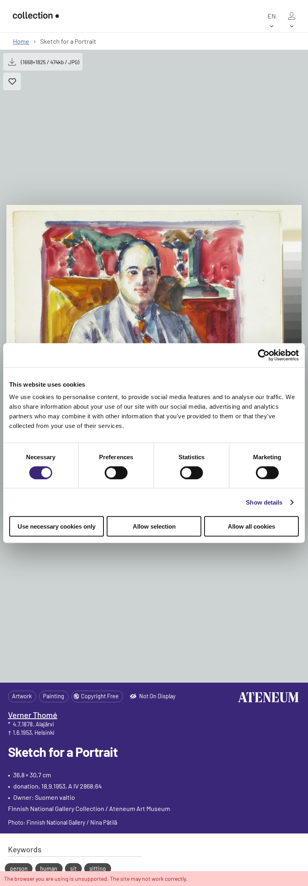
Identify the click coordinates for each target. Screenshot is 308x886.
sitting (97, 868)
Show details (264, 502)
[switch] (116, 472)
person (19, 868)
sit (73, 868)
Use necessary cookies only (56, 526)
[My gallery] (292, 16)
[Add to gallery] (12, 81)
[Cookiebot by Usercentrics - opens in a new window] (264, 355)
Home (21, 41)
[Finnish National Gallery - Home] (35, 16)
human (48, 868)
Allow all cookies (251, 526)
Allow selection (154, 526)
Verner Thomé (32, 715)
